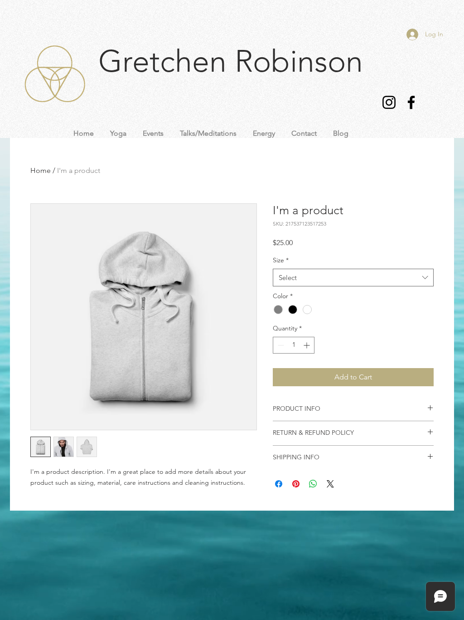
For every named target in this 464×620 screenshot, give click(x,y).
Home (40, 170)
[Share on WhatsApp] (313, 483)
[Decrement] (279, 345)
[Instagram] (389, 102)
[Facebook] (411, 102)
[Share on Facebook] (278, 483)
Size (281, 260)
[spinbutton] (293, 345)
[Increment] (307, 345)
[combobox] (353, 277)
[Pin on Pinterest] (295, 483)
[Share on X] (330, 483)
